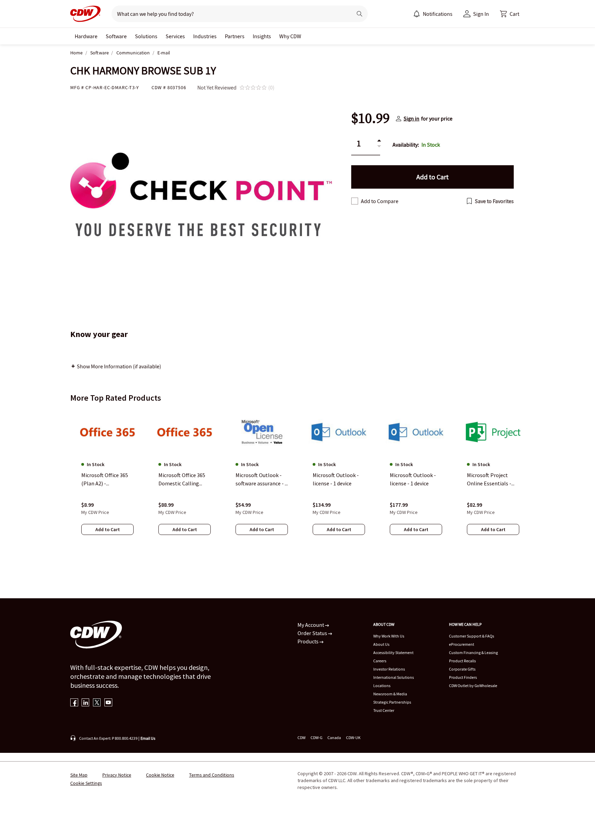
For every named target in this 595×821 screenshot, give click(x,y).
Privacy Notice (116, 775)
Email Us (147, 738)
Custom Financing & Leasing (473, 652)
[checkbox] (354, 201)
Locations (381, 685)
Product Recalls (462, 660)
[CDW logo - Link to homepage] (85, 14)
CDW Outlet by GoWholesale (473, 685)
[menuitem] (416, 13)
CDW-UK (353, 737)
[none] (86, 36)
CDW (301, 737)
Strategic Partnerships (392, 702)
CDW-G (316, 737)
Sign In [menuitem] (481, 13)
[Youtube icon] (108, 703)
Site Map (78, 775)
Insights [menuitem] (262, 36)
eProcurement (461, 644)
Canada (334, 737)
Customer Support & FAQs (471, 636)
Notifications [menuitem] (437, 13)
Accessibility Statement (393, 652)
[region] (297, 478)
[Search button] (359, 13)
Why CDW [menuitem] (290, 36)
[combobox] (229, 14)
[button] (509, 14)
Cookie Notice (160, 775)
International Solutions (393, 677)
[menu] (433, 14)
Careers (379, 660)
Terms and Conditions (211, 775)
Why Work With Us (388, 636)
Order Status (313, 633)
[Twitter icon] (97, 703)
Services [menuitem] (175, 36)
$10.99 (370, 118)
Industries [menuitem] (205, 36)
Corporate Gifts (462, 669)
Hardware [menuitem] (86, 36)
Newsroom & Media (390, 693)
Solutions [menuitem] (146, 36)
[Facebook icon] (74, 703)
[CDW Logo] (85, 14)
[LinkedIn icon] (86, 703)
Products (309, 641)
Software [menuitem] (116, 36)
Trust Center (383, 710)
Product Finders (463, 677)
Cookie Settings (86, 783)
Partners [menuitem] (234, 36)
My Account (311, 624)
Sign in (411, 118)
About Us (381, 644)
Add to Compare (379, 201)
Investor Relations (389, 669)
